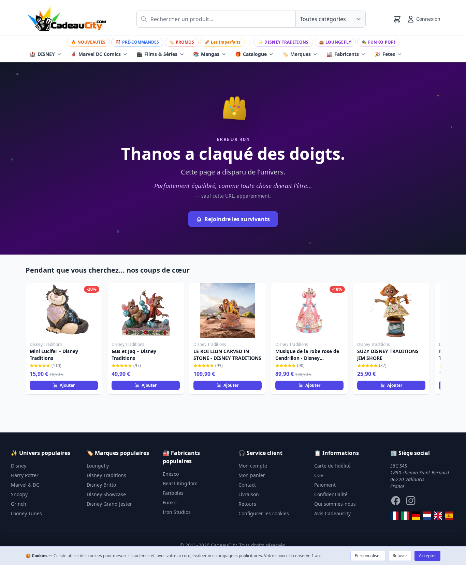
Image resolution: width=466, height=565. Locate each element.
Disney (18, 465)
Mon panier (251, 475)
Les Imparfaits (222, 42)
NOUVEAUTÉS (88, 42)
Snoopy (19, 494)
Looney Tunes (26, 513)
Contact (247, 485)
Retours (247, 504)
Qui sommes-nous (335, 504)
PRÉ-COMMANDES (137, 42)
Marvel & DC (25, 485)
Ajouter (67, 385)
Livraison (248, 494)
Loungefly (335, 42)
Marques (296, 54)
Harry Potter (25, 475)
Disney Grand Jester (109, 504)
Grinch (18, 504)
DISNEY (42, 54)
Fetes (385, 54)
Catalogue (251, 54)
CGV (318, 475)
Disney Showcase (106, 494)
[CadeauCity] (394, 515)
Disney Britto (101, 485)
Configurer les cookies (263, 513)
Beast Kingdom (180, 483)
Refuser (400, 556)
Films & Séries (156, 54)
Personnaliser (368, 556)
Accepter (427, 556)
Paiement (325, 485)
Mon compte (252, 465)
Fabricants (342, 54)
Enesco (171, 474)
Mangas (206, 54)
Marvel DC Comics (96, 54)
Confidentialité (331, 494)
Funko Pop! (378, 42)
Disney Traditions (283, 42)
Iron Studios (177, 512)
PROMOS (181, 42)
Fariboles (173, 493)
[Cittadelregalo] (405, 515)
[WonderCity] (416, 515)
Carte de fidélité (332, 465)
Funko (169, 502)
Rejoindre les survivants (237, 219)
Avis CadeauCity (332, 513)
